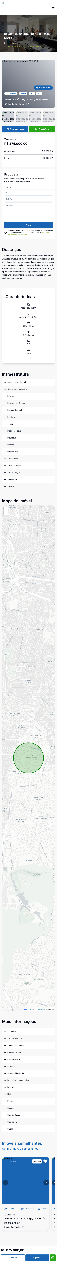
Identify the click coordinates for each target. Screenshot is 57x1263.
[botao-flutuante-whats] (53, 1257)
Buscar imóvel (10, 43)
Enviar (29, 225)
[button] (6, 509)
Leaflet (28, 1009)
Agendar (37, 1257)
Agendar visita (17, 129)
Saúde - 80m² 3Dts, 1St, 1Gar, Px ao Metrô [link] (22, 46)
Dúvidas (13, 1257)
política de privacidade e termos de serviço (28, 234)
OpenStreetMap (39, 1009)
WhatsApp (44, 129)
